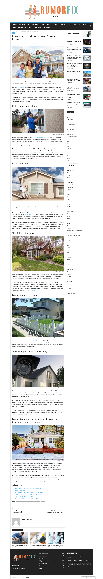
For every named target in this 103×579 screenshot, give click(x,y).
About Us (38, 28)
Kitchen (68, 247)
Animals (69, 114)
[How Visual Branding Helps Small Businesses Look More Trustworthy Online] (87, 58)
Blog (68, 143)
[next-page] (63, 530)
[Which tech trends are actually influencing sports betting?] (87, 34)
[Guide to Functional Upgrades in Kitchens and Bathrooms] (38, 538)
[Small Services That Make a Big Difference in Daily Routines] (56, 538)
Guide (68, 216)
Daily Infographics (71, 170)
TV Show (69, 288)
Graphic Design (70, 211)
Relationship (70, 269)
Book (68, 146)
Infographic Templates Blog (73, 235)
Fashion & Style (70, 187)
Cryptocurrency (70, 165)
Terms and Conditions (25, 577)
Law (68, 250)
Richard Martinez (17, 42)
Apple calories (70, 119)
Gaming (49, 24)
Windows (69, 295)
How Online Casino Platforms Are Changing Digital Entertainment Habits (74, 65)
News (68, 262)
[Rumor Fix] (51, 11)
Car (28, 24)
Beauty (68, 141)
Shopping (69, 274)
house (29, 501)
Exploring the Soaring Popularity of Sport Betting (73, 79)
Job (68, 242)
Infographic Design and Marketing (74, 230)
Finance (69, 192)
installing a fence (35, 340)
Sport (68, 279)
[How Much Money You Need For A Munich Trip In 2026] (87, 74)
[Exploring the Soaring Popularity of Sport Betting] (87, 81)
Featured (69, 189)
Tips (68, 283)
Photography (70, 266)
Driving (68, 177)
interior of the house (30, 214)
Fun (68, 199)
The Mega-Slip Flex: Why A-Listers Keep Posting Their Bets (73, 104)
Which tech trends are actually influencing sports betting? (73, 33)
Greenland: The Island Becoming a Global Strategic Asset (74, 49)
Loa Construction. (31, 290)
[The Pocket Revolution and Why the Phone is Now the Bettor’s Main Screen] (87, 97)
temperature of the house (42, 137)
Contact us (46, 28)
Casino (68, 158)
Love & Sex (69, 254)
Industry (69, 228)
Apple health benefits (72, 124)
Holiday (68, 221)
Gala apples (69, 201)
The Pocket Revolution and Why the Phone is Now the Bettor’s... (73, 96)
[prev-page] (61, 530)
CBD (68, 160)
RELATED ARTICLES (17, 529)
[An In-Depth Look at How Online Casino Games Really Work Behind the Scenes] (87, 42)
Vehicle (68, 291)
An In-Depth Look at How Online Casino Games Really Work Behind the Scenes (78, 561)
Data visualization (71, 172)
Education (35, 24)
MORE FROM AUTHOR (28, 529)
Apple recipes (70, 134)
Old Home (34, 501)
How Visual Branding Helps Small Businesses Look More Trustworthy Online (74, 57)
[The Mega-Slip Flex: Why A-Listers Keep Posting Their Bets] (87, 105)
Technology (22, 28)
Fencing (25, 501)
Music (84, 24)
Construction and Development (74, 163)
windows (43, 501)
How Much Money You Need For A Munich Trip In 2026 (74, 72)
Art (67, 139)
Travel (31, 28)
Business (22, 24)
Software (69, 276)
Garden (56, 24)
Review (68, 271)
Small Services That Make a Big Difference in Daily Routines (55, 546)
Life (68, 252)
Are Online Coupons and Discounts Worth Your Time (22, 511)
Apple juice (69, 127)
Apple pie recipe (70, 131)
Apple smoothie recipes (72, 136)
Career (68, 155)
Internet (68, 240)
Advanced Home (19, 501)
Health (63, 24)
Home (15, 24)
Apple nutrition (70, 129)
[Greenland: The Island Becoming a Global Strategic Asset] (87, 50)
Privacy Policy (16, 577)
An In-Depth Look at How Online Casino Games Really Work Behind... (74, 41)
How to (68, 225)
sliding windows (38, 152)
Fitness (68, 194)
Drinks (68, 175)
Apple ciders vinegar (71, 122)
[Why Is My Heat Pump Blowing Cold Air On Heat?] (20, 538)
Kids (68, 245)
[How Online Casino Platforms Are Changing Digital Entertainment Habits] (87, 66)
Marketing (77, 24)
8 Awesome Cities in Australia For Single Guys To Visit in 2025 (53, 511)
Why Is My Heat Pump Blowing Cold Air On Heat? (19, 546)
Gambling (69, 204)
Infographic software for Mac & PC (75, 233)
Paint (39, 501)
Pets (14, 28)
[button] (90, 26)
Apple (68, 117)
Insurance (69, 238)
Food (42, 24)
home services (20, 87)
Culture (68, 168)
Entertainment (70, 182)
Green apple (70, 213)
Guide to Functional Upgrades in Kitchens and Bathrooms (38, 546)
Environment (70, 184)
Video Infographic (71, 293)
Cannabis (69, 151)
